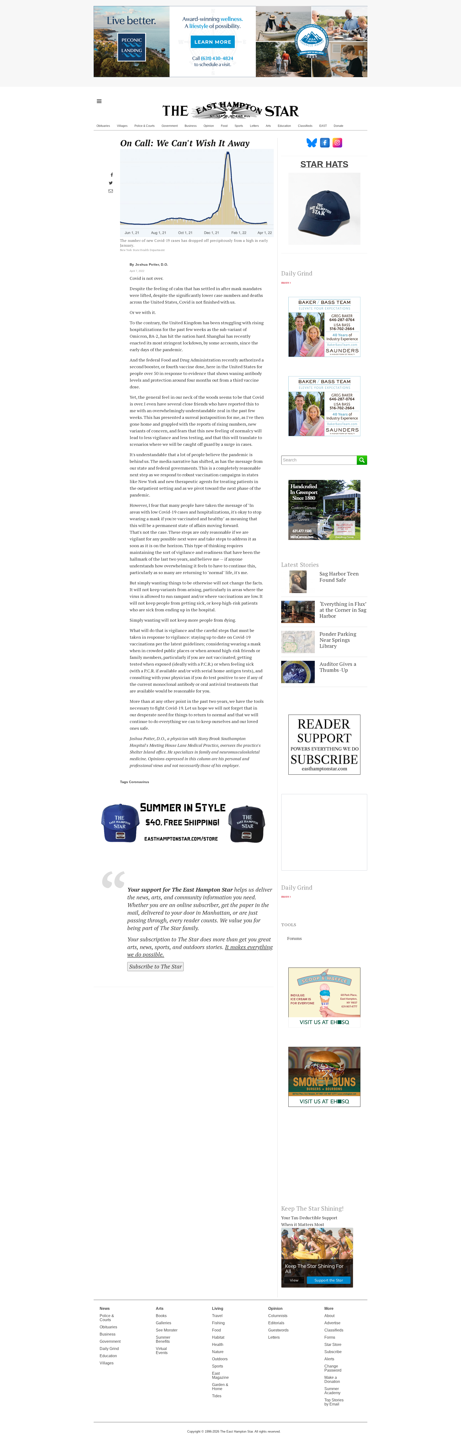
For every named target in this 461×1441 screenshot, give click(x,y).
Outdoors (220, 1359)
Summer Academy (332, 1391)
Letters (254, 126)
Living (217, 1308)
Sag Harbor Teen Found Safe (339, 576)
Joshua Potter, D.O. (151, 264)
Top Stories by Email (334, 1402)
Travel (217, 1316)
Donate (338, 126)
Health (217, 1345)
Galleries (163, 1323)
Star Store (332, 1345)
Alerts (329, 1359)
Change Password (332, 1368)
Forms (329, 1337)
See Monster (166, 1330)
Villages (122, 126)
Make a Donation (332, 1379)
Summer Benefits (163, 1339)
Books (161, 1316)
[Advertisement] (324, 1159)
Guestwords (278, 1330)
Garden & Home (220, 1387)
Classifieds (305, 126)
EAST (323, 126)
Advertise (332, 1323)
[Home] (230, 110)
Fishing (218, 1323)
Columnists (277, 1316)
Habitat (218, 1337)
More (329, 1308)
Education (284, 126)
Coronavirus (139, 782)
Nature (218, 1352)
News (105, 1308)
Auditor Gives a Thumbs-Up (338, 667)
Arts (268, 126)
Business (191, 126)
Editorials (276, 1323)
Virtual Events (162, 1351)
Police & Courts (144, 126)
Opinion (209, 126)
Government (170, 126)
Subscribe (333, 1352)
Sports (239, 126)
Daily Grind (109, 1349)
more (285, 282)
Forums (294, 938)
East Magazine (220, 1375)
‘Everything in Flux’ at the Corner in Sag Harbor (343, 610)
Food (224, 126)
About (329, 1316)
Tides (216, 1396)
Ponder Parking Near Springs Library (338, 640)
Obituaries (103, 126)
